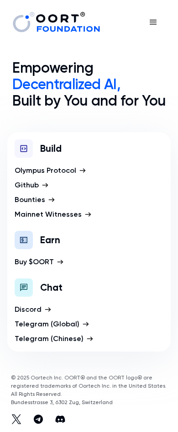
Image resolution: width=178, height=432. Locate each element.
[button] (153, 22)
